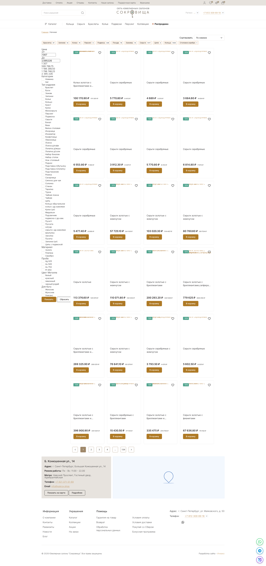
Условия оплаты (140, 517)
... (194, 12)
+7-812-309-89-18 (212, 12)
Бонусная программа (143, 531)
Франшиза (145, 3)
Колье (105, 24)
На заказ (73, 531)
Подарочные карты (127, 3)
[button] (172, 522)
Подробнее (77, 493)
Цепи (156, 43)
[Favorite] (210, 2)
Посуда (116, 43)
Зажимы (129, 43)
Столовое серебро (187, 43)
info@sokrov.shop (60, 486)
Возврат (100, 522)
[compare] (216, 2)
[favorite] (99, 53)
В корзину (81, 104)
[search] (82, 12)
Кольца (70, 24)
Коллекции (143, 24)
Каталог (52, 24)
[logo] (133, 17)
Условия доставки (142, 522)
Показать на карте (56, 493)
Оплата (59, 3)
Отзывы (80, 3)
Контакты (92, 3)
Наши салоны (107, 3)
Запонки (61, 43)
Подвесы (101, 43)
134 (123, 449)
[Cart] (222, 2)
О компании (49, 517)
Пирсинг (129, 24)
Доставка (47, 3)
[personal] (204, 2)
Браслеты (93, 24)
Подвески (116, 24)
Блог (45, 536)
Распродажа (161, 24)
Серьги (81, 24)
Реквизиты (48, 527)
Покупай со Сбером (143, 527)
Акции (69, 3)
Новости (47, 531)
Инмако (220, 553)
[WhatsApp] (259, 541)
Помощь (101, 511)
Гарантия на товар (106, 517)
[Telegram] (259, 550)
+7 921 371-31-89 (64, 481)
